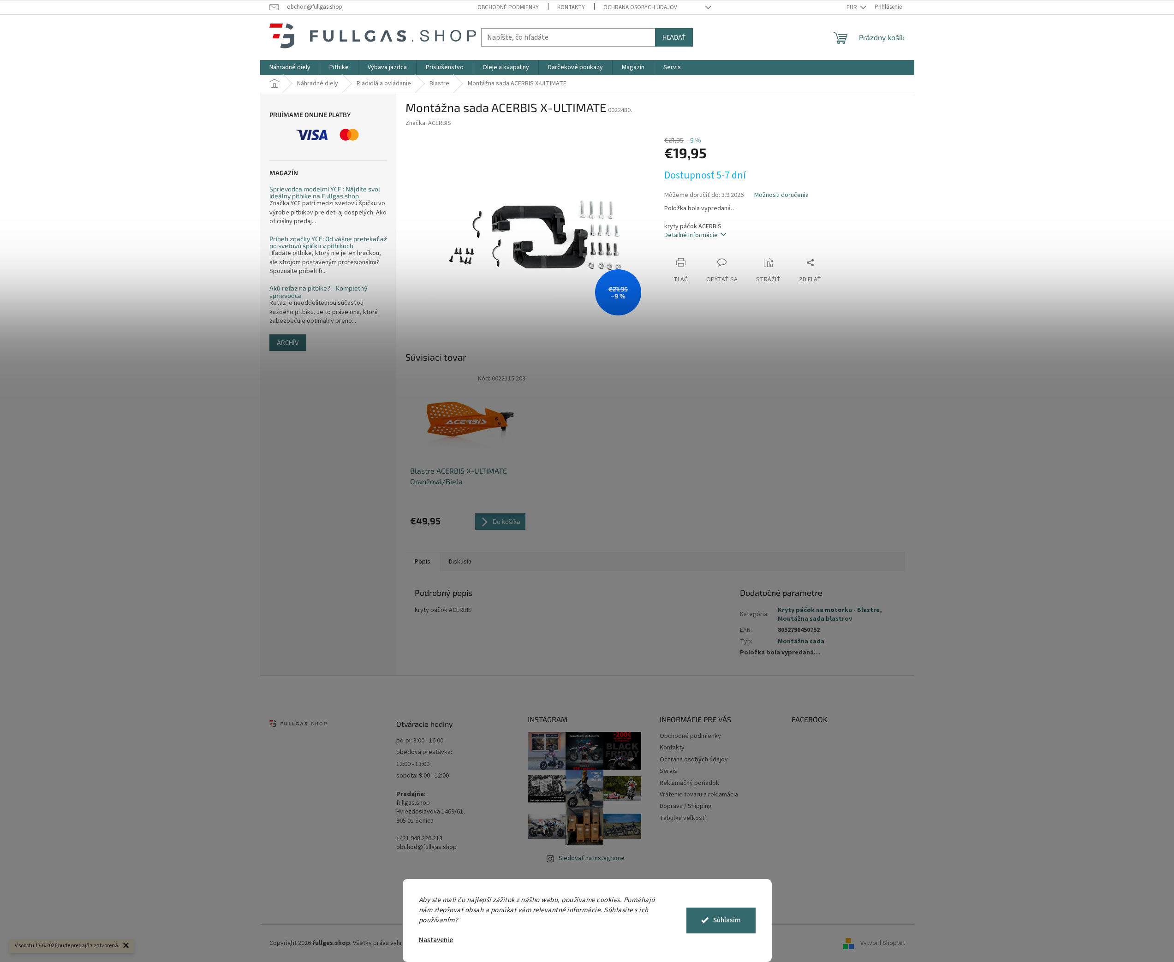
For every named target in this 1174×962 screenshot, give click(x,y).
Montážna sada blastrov (815, 619)
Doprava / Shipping (686, 806)
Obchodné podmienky (508, 7)
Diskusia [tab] (460, 561)
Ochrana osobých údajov (640, 7)
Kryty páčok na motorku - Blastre (829, 610)
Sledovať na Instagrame (592, 858)
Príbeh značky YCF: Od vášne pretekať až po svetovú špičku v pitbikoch (328, 242)
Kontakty (571, 7)
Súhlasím (727, 920)
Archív (288, 342)
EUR (852, 7)
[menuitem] (290, 67)
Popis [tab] (422, 561)
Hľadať (673, 37)
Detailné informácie (691, 235)
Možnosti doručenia (781, 195)
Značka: (428, 123)
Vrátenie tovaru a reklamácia (699, 794)
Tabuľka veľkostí (683, 818)
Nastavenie (436, 940)
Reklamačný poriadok (689, 783)
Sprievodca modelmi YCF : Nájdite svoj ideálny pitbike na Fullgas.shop (324, 192)
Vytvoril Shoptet (882, 943)
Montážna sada (801, 641)
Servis (668, 771)
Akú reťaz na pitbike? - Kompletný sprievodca (318, 292)
